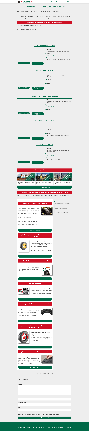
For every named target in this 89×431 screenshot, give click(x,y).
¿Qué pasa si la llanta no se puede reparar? (61, 208)
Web (19, 407)
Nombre (20, 397)
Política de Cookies (62, 427)
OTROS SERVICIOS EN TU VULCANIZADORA (37, 64)
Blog (65, 1)
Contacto (69, 427)
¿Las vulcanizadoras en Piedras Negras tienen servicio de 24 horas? (63, 210)
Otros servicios (59, 1)
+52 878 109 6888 (50, 80)
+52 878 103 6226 (50, 55)
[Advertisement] (44, 37)
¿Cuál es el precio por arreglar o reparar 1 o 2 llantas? (62, 203)
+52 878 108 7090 (50, 106)
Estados (52, 1)
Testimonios (69, 1)
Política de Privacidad (52, 427)
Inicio (49, 1)
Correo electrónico (22, 402)
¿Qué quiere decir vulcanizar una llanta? (60, 201)
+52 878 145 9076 (50, 155)
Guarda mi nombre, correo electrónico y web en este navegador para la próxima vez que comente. (38, 414)
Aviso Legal (45, 427)
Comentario (21, 384)
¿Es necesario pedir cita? (58, 206)
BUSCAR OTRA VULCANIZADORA (24, 63)
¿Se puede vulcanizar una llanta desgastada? (61, 212)
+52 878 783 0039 (50, 131)
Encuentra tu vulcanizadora (44, 187)
